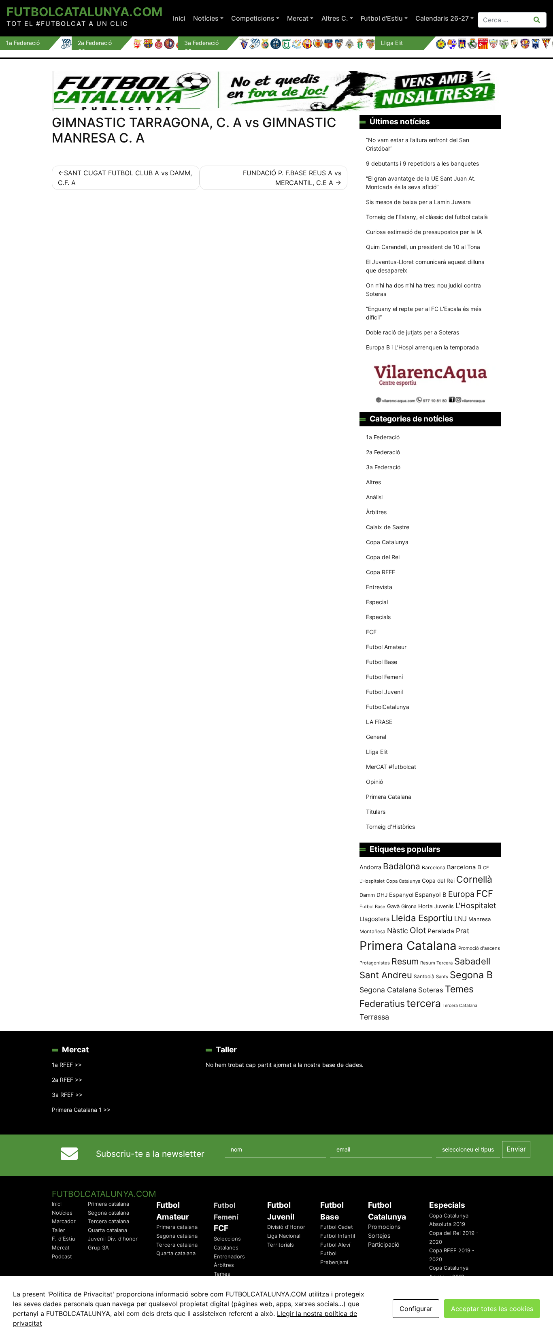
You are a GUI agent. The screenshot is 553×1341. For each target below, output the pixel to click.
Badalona (401, 866)
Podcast (62, 1256)
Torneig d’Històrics (390, 826)
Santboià (424, 976)
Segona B (471, 975)
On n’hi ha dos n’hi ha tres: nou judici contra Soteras (423, 289)
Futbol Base (381, 661)
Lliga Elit (377, 751)
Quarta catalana (107, 1230)
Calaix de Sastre (387, 527)
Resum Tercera (436, 963)
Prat (462, 930)
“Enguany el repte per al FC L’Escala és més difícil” (423, 313)
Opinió (374, 781)
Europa (461, 894)
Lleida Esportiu (422, 918)
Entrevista (379, 586)
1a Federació (383, 437)
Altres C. (334, 18)
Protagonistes (374, 963)
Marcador (64, 1221)
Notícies (206, 18)
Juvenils (444, 906)
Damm (367, 895)
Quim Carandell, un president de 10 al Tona (423, 246)
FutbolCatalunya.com (84, 11)
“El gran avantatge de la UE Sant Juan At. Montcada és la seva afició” (421, 182)
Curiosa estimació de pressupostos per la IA (424, 231)
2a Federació (383, 452)
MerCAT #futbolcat (391, 766)
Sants (442, 976)
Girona (409, 906)
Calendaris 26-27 (442, 18)
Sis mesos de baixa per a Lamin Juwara (418, 201)
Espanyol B (431, 894)
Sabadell (472, 961)
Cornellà (474, 879)
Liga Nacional (283, 1235)
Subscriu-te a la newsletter (150, 1154)
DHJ (381, 895)
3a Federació (383, 467)
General (376, 736)
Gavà (393, 906)
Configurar (416, 1309)
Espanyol (401, 894)
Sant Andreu (385, 975)
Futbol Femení (384, 676)
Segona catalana (108, 1212)
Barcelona (433, 867)
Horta (425, 906)
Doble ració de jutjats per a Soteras (412, 332)
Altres (373, 482)
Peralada (441, 931)
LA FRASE (379, 721)
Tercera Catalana (459, 1005)
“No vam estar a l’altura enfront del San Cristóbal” (417, 144)
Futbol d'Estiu (382, 18)
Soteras (430, 990)
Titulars (375, 811)
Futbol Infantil (337, 1235)
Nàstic (397, 930)
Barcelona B (464, 867)
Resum (405, 961)
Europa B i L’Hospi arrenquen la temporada (422, 347)
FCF (371, 631)
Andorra (370, 867)
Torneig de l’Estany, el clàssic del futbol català (427, 216)
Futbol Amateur (386, 646)
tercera (423, 1003)
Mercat (297, 18)
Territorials (280, 1244)
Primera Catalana (388, 796)
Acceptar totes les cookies (492, 1309)
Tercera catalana (108, 1221)
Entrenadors (229, 1256)
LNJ (460, 919)
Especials (378, 616)
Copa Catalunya (387, 542)
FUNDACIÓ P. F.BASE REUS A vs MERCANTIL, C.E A (292, 178)
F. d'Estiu (63, 1238)
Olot (418, 930)
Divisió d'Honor (286, 1227)
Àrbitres (376, 512)
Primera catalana (108, 1204)
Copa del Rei (383, 556)
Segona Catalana (388, 990)
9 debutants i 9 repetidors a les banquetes (422, 163)
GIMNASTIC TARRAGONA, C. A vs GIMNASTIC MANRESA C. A (194, 130)
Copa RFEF (380, 571)
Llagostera (374, 919)
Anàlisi (374, 497)
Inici (179, 18)
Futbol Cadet (336, 1227)
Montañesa (372, 931)
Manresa (479, 919)
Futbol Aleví (335, 1244)
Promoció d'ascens (479, 948)
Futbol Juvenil (384, 691)
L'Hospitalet (475, 905)
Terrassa (374, 1017)
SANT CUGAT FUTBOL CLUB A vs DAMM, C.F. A (125, 178)
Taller (58, 1230)
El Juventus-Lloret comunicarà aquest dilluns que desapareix (425, 266)
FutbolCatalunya (387, 706)
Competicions (252, 18)
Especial (377, 601)
